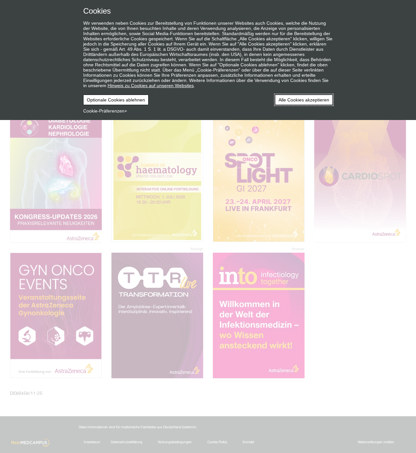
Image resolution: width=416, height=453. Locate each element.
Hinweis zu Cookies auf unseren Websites (151, 85)
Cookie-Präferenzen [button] (103, 110)
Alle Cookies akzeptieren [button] (304, 99)
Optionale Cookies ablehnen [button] (116, 99)
